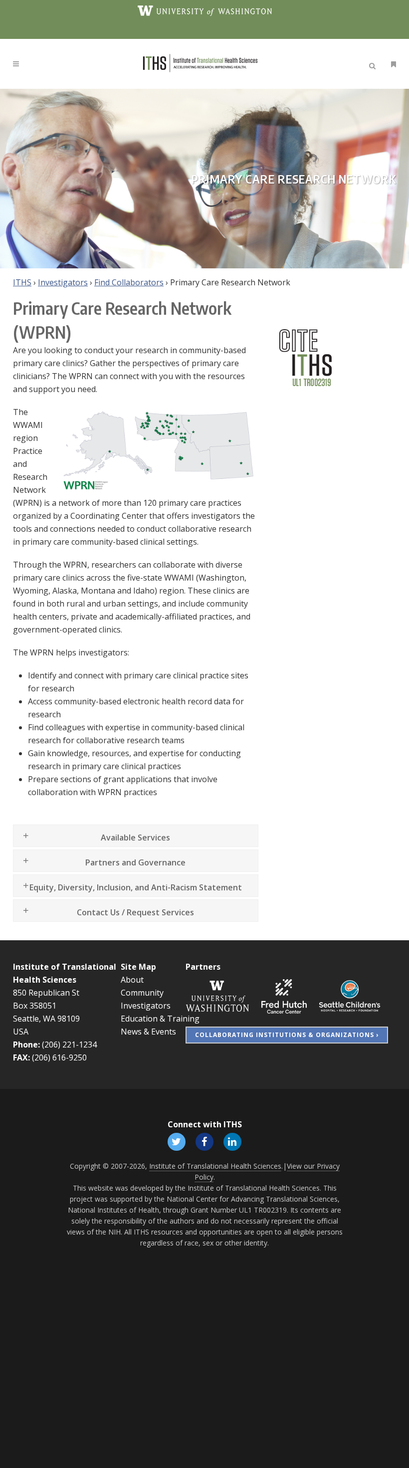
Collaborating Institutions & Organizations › (287, 1035)
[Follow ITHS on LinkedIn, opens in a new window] (232, 1140)
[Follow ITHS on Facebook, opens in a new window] (204, 1140)
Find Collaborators (129, 282)
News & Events (148, 1031)
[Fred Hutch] (284, 995)
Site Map (138, 966)
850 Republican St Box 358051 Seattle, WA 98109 (46, 1005)
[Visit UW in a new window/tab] (205, 9)
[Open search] (374, 64)
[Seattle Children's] (350, 995)
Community (142, 992)
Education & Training (160, 1018)
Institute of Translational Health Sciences (215, 1166)
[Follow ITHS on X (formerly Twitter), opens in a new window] (177, 1140)
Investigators (63, 282)
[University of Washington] (217, 995)
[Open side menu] (391, 64)
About (132, 979)
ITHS (22, 282)
